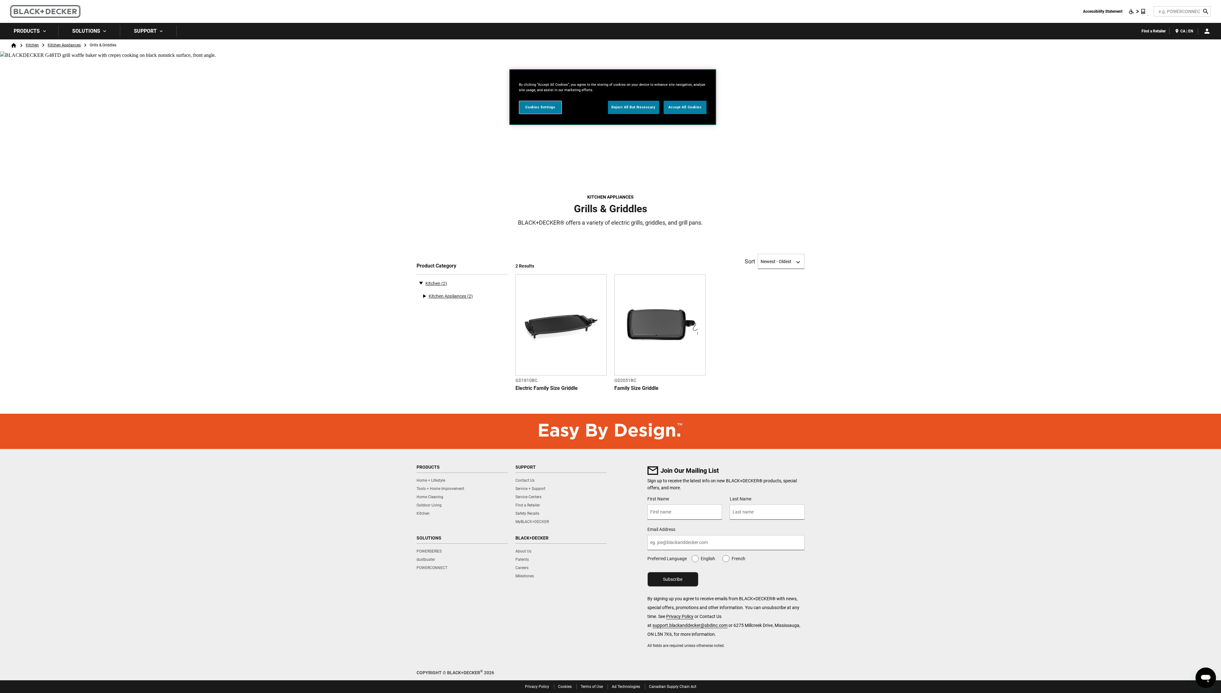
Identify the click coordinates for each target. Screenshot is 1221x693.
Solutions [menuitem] (86, 31)
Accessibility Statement (1102, 11)
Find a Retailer (1154, 31)
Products (27, 31)
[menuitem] (29, 31)
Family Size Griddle (636, 388)
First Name (658, 498)
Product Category (436, 266)
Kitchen (32, 45)
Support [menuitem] (145, 31)
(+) (424, 296)
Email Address (661, 529)
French (738, 558)
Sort (750, 261)
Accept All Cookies (684, 107)
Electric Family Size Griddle (546, 388)
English (708, 558)
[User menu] (1207, 31)
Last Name (740, 498)
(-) (421, 283)
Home (13, 45)
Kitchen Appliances (64, 45)
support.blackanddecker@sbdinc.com (690, 625)
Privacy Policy (679, 616)
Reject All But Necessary (633, 107)
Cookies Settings (540, 107)
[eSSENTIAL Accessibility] (1137, 11)
